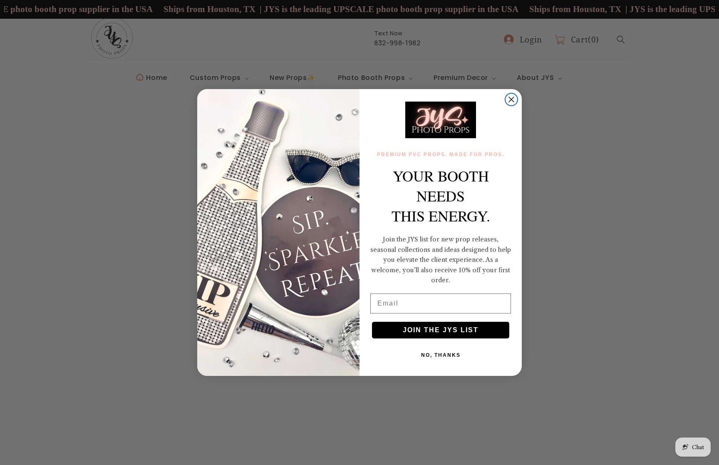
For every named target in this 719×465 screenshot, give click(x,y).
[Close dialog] (511, 99)
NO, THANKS (441, 355)
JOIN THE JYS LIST (441, 329)
